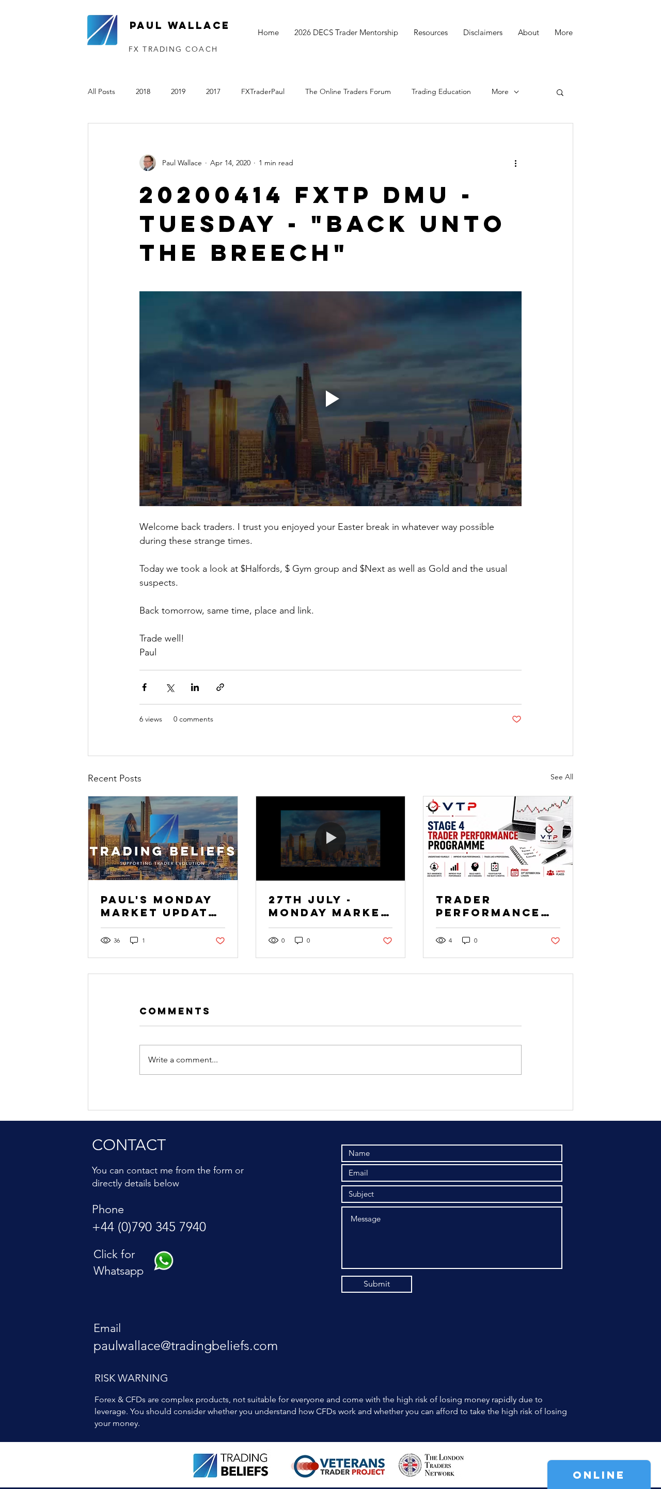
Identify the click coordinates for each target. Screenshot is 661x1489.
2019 (178, 91)
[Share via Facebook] (144, 687)
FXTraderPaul (263, 91)
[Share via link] (220, 687)
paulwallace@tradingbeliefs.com (185, 1345)
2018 (143, 91)
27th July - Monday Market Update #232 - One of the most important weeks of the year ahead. (329, 906)
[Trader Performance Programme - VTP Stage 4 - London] (498, 838)
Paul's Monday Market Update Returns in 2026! (159, 906)
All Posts (101, 91)
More (500, 91)
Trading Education (441, 91)
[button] (560, 92)
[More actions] (515, 162)
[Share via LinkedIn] (195, 687)
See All (561, 776)
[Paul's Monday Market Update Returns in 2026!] (163, 838)
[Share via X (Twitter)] (170, 687)
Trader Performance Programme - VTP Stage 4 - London (488, 906)
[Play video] (330, 398)
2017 (213, 91)
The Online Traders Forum (348, 91)
